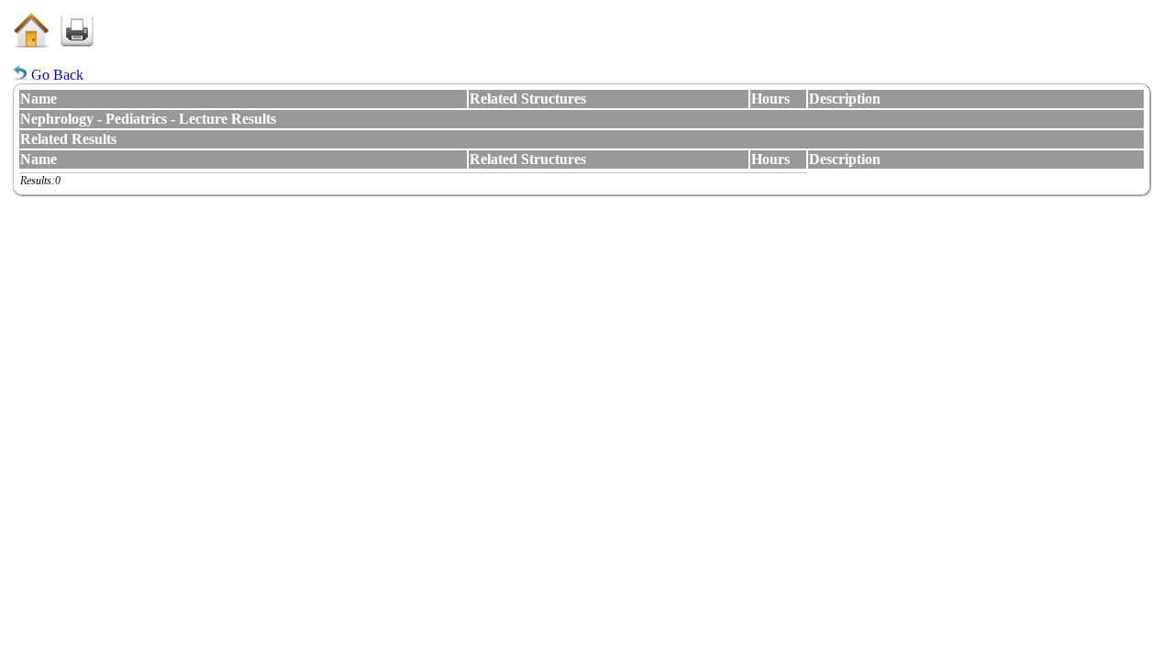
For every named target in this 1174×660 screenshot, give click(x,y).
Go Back (55, 74)
